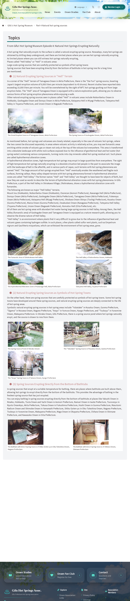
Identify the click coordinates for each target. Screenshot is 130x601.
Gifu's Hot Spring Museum (20, 25)
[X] (93, 7)
